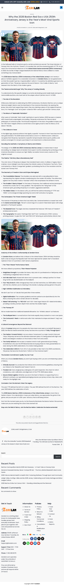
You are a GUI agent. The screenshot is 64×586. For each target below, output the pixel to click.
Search (3, 453)
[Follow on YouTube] (38, 543)
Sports (32, 14)
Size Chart (27, 525)
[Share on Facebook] (27, 417)
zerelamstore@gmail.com (40, 27)
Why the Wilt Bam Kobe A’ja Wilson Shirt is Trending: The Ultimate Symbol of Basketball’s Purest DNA (48, 442)
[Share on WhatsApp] (24, 417)
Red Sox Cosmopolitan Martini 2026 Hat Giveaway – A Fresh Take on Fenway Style (28, 467)
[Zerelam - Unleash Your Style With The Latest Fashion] (32, 7)
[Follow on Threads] (42, 538)
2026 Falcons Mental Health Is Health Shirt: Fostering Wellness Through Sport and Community (31, 475)
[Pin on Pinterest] (36, 417)
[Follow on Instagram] (35, 538)
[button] (2, 7)
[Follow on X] (39, 538)
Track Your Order (51, 509)
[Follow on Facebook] (31, 538)
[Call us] (28, 543)
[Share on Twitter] (30, 417)
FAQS (51, 519)
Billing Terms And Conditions (40, 519)
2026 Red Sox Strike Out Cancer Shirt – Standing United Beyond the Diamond (26, 483)
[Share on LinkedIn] (39, 417)
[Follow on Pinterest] (31, 543)
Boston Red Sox (44, 423)
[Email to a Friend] (33, 417)
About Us (27, 507)
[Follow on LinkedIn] (35, 543)
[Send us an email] (24, 543)
